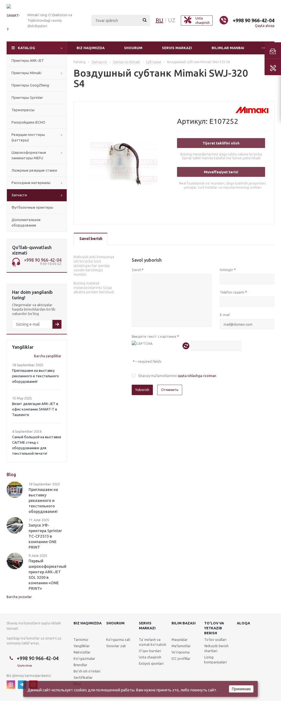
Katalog (26, 48)
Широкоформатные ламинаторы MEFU (29, 155)
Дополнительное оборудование (26, 222)
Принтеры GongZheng (30, 85)
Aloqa (243, 623)
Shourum (133, 48)
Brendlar (80, 665)
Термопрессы (23, 110)
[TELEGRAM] (22, 684)
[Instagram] (11, 684)
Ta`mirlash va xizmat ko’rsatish (152, 642)
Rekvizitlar (82, 652)
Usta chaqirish (150, 657)
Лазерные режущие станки (34, 170)
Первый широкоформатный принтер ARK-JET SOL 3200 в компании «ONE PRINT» (47, 575)
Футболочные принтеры (32, 207)
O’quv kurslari (150, 651)
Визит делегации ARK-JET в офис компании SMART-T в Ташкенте (35, 409)
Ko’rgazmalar (84, 658)
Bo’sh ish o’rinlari (87, 671)
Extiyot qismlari (151, 663)
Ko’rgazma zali (118, 639)
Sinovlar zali (116, 646)
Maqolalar (180, 639)
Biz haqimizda (91, 48)
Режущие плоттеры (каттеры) (28, 137)
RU (159, 20)
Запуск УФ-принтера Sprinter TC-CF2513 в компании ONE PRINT (45, 536)
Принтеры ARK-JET (28, 60)
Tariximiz (81, 639)
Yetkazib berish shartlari (216, 648)
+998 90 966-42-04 (253, 20)
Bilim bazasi (184, 623)
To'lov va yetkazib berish (214, 628)
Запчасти (19, 195)
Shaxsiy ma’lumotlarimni (177, 376)
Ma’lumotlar (181, 646)
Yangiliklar (82, 646)
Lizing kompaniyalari (215, 659)
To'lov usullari (215, 639)
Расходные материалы (31, 183)
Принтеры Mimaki (26, 73)
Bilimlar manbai (228, 48)
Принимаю (241, 689)
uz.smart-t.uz (51, 638)
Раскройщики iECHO (28, 122)
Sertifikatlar (83, 677)
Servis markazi (177, 48)
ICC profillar (181, 658)
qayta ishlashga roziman (197, 376)
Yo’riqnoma (181, 652)
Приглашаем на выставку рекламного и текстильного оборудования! (35, 375)
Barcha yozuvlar (19, 597)
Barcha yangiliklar (47, 356)
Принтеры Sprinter (27, 97)
